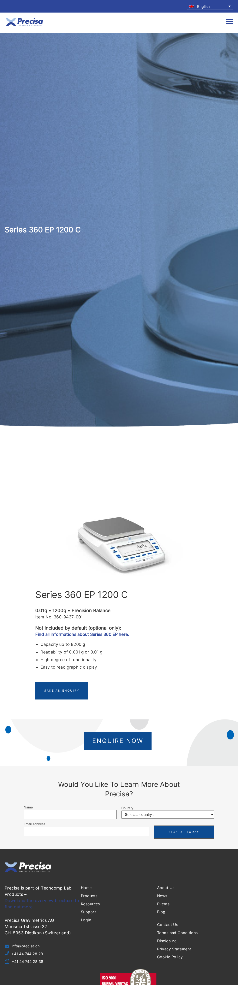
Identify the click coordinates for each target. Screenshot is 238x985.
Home (86, 887)
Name (28, 807)
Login (86, 920)
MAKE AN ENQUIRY (61, 690)
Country (127, 808)
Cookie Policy (170, 957)
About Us (166, 887)
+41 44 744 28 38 (27, 961)
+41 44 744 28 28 (27, 954)
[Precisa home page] (24, 25)
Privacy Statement (174, 949)
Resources (90, 904)
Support (88, 911)
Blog (161, 911)
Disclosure (166, 941)
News (162, 895)
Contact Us (167, 924)
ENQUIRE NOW (117, 740)
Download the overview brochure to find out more (42, 903)
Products (89, 895)
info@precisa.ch (25, 946)
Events (163, 904)
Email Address (34, 824)
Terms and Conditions (177, 932)
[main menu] (229, 22)
